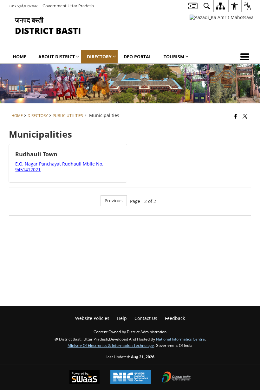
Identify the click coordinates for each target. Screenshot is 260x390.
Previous (114, 201)
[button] (246, 56)
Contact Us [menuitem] (145, 318)
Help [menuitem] (122, 318)
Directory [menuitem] (99, 57)
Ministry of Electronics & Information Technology (111, 345)
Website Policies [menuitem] (92, 318)
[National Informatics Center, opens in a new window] (131, 377)
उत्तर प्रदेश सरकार (23, 6)
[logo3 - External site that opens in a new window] (222, 17)
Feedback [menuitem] (175, 318)
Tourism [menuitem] (174, 57)
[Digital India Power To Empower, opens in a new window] (176, 377)
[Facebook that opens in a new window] (236, 116)
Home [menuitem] (19, 57)
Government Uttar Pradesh (68, 6)
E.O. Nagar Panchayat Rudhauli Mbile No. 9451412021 (59, 166)
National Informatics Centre (180, 338)
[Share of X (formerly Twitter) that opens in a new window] (245, 116)
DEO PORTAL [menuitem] (138, 57)
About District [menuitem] (56, 57)
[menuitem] (192, 6)
